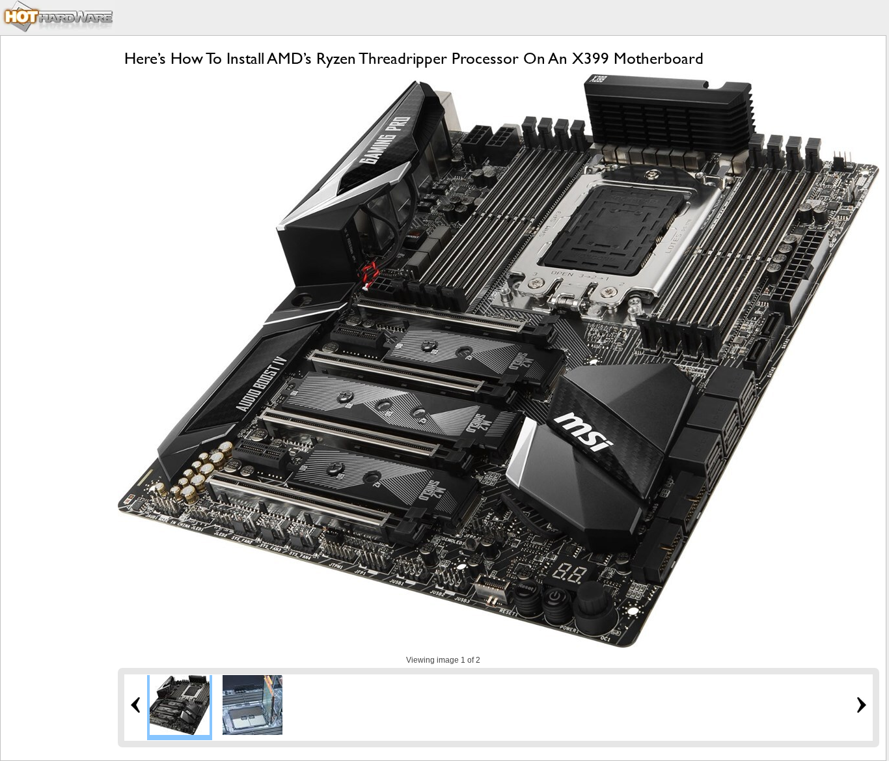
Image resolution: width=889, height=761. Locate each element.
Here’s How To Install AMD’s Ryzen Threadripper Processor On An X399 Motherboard (414, 58)
